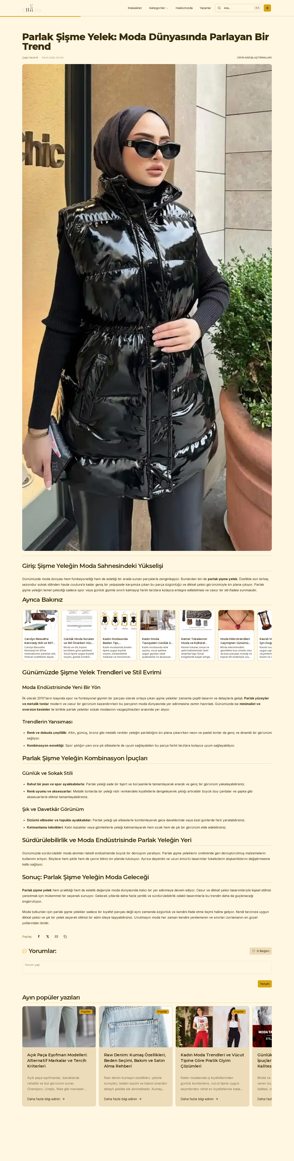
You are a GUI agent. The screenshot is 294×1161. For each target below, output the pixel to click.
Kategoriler (157, 8)
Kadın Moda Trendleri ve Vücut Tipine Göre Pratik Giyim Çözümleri (212, 1061)
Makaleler (135, 8)
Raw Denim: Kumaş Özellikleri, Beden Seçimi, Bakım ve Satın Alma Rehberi (135, 1061)
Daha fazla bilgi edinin (43, 1099)
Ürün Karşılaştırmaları (254, 57)
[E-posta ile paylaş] (56, 936)
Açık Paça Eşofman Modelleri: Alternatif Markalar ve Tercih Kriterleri (57, 1061)
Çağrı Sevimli (30, 57)
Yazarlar (205, 8)
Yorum (264, 984)
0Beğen (263, 951)
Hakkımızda (184, 8)
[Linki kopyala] (65, 936)
